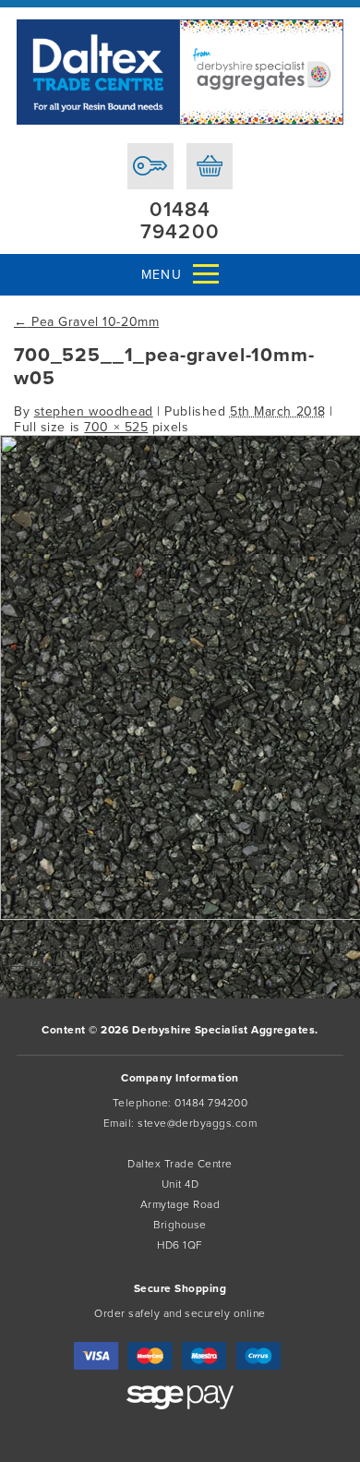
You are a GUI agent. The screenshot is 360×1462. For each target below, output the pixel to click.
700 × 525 (116, 427)
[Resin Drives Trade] (180, 72)
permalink (30, 961)
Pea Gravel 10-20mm (86, 322)
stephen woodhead (93, 411)
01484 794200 (180, 221)
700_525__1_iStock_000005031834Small (130, 945)
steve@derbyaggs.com (197, 1123)
